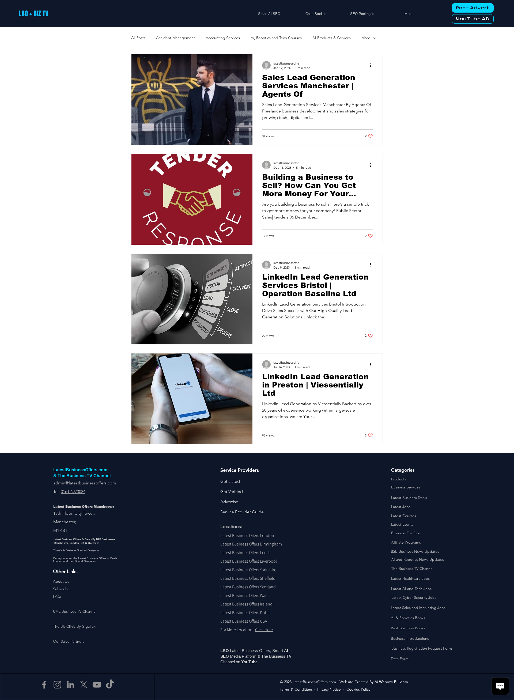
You (244, 662)
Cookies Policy (358, 689)
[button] (61, 588)
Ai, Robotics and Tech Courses (276, 37)
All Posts (138, 37)
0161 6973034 (73, 491)
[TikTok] (110, 684)
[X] (83, 684)
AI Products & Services (331, 37)
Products (398, 479)
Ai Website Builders (391, 681)
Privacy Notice (329, 689)
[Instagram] (57, 684)
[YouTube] (97, 684)
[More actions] (372, 65)
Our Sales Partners (68, 641)
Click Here (264, 630)
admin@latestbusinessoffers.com (84, 483)
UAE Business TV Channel (74, 611)
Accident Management (175, 37)
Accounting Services (223, 37)
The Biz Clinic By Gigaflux (74, 626)
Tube (253, 662)
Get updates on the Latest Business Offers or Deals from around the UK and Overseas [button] (85, 560)
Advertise (229, 501)
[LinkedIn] (70, 684)
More (365, 37)
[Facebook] (44, 684)
